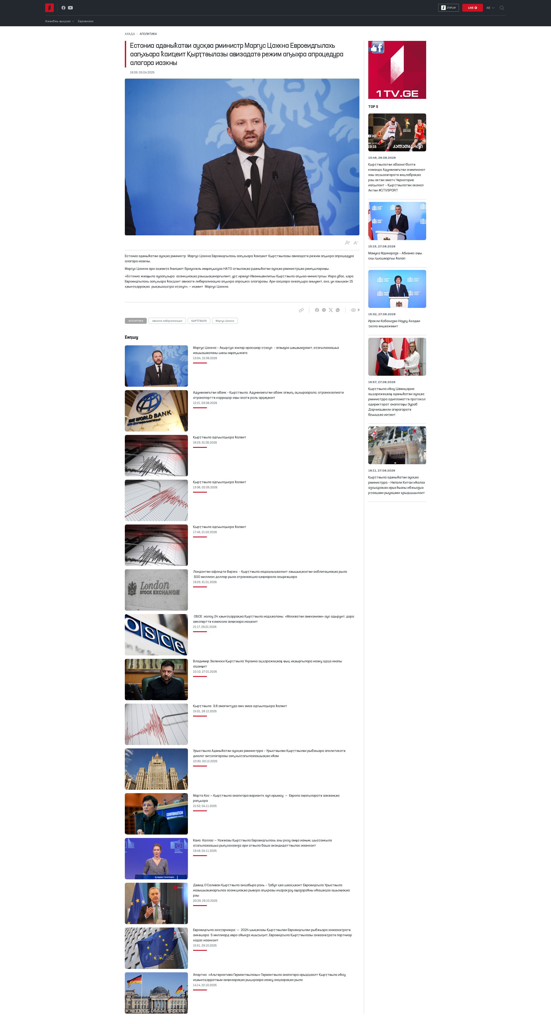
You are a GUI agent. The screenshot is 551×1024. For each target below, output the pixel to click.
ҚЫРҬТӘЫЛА (199, 321)
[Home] (49, 7)
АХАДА (130, 34)
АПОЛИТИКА (135, 321)
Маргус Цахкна (225, 321)
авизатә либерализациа (167, 321)
